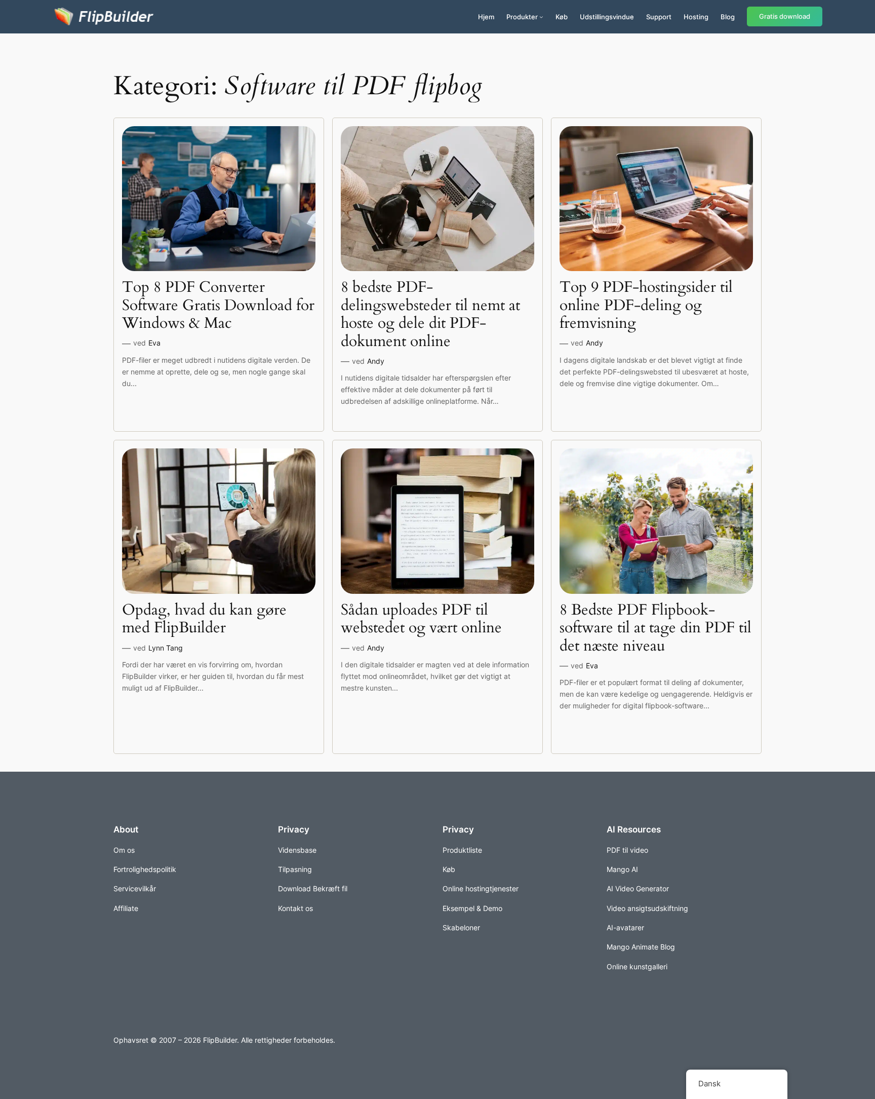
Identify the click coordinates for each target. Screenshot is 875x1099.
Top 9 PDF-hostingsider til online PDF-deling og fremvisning (646, 306)
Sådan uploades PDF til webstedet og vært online (421, 619)
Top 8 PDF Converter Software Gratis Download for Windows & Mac (218, 306)
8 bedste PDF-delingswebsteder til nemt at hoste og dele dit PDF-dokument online (430, 315)
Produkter (522, 17)
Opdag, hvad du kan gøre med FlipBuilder (204, 619)
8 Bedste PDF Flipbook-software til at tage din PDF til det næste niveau (655, 628)
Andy (375, 361)
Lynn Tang (165, 647)
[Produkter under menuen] (541, 17)
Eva (154, 342)
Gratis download (784, 16)
